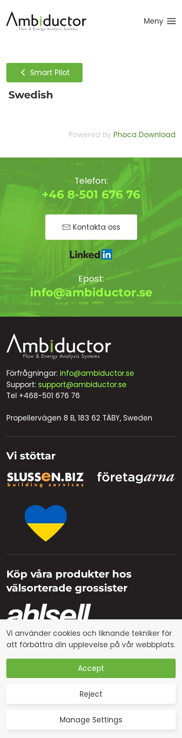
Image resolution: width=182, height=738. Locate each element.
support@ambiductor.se (82, 385)
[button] (160, 21)
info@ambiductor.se (91, 292)
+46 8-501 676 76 (91, 194)
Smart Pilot (49, 73)
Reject (91, 694)
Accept (91, 668)
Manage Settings (91, 720)
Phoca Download (144, 135)
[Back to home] (46, 21)
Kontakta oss (96, 227)
